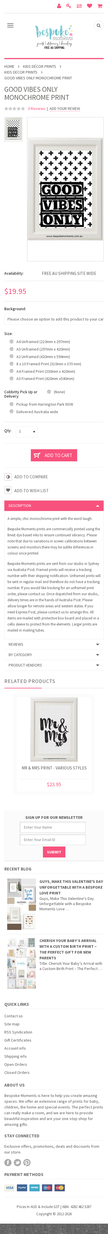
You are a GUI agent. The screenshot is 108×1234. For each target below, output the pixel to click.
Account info (15, 1048)
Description (20, 505)
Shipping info (15, 1056)
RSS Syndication (18, 1032)
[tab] (54, 505)
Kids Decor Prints (20, 72)
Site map (12, 1024)
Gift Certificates (17, 1040)
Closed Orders (17, 1072)
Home (9, 66)
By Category (20, 654)
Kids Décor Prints (39, 66)
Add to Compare (31, 477)
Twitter (17, 1162)
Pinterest (27, 1162)
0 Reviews (37, 108)
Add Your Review (65, 108)
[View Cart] (100, 6)
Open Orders (15, 1064)
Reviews (16, 644)
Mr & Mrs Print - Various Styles (54, 768)
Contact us (13, 1015)
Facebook (8, 1162)
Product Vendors (25, 665)
